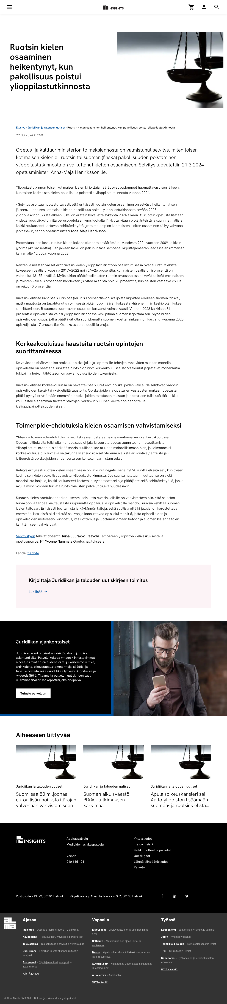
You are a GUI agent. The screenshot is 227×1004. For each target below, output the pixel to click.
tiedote (33, 553)
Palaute (139, 867)
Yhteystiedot (143, 838)
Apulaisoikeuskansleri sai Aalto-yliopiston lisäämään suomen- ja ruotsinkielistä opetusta (179, 802)
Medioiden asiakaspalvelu (85, 844)
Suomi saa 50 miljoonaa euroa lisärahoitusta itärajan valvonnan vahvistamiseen (46, 799)
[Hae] (204, 7)
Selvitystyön (25, 536)
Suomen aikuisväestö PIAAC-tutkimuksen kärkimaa (106, 799)
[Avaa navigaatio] (9, 7)
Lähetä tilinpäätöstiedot (151, 862)
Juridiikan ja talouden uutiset (46, 127)
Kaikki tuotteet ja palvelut (152, 850)
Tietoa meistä (143, 844)
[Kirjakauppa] (191, 7)
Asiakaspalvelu (77, 838)
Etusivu (20, 127)
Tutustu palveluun (33, 693)
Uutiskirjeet (142, 856)
